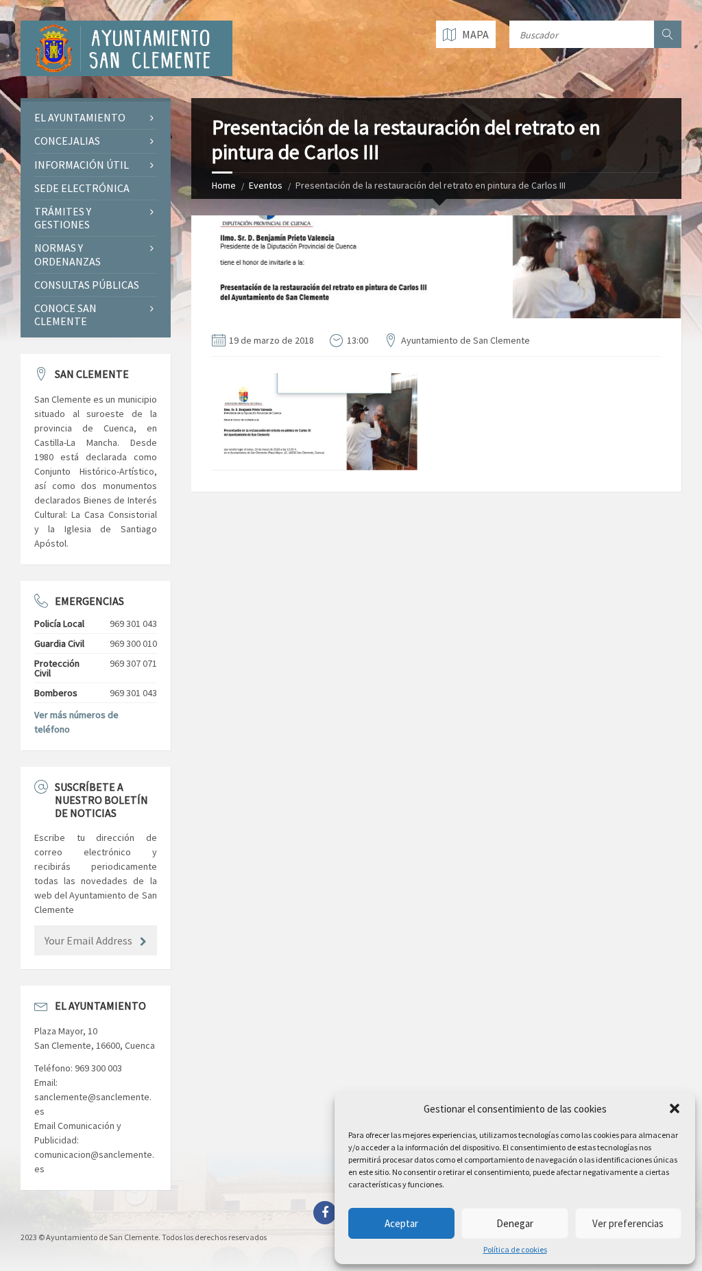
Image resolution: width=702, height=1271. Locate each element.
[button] (674, 1108)
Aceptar (401, 1223)
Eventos (265, 185)
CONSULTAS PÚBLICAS (86, 285)
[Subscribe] (143, 941)
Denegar (514, 1223)
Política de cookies (515, 1250)
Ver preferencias (628, 1223)
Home (224, 185)
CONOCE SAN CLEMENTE (65, 314)
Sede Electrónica (82, 188)
